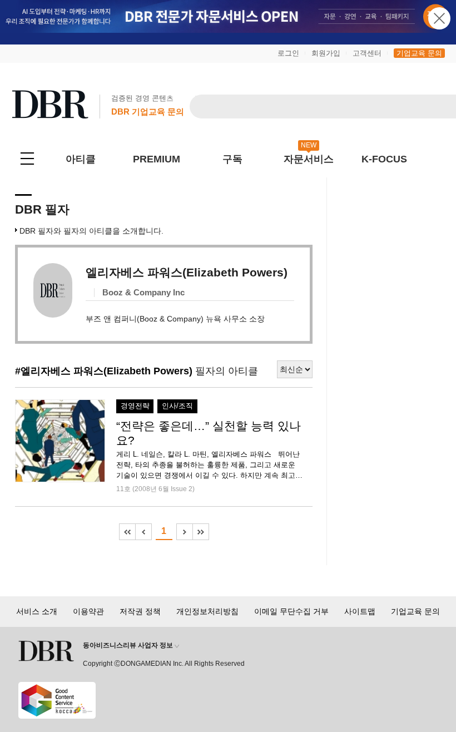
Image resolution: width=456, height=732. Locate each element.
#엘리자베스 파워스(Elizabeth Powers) (103, 371)
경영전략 (135, 406)
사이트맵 (359, 611)
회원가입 (325, 53)
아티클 (81, 159)
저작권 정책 (140, 611)
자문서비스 (309, 159)
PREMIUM (156, 159)
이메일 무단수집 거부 (291, 611)
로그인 (288, 53)
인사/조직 (177, 406)
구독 (232, 159)
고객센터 (367, 53)
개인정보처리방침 (207, 611)
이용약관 (88, 611)
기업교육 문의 (419, 53)
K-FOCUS (384, 159)
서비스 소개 (36, 611)
